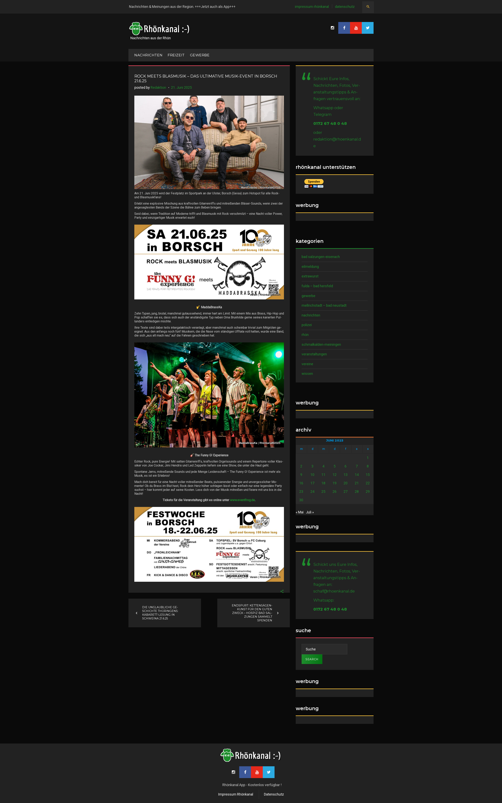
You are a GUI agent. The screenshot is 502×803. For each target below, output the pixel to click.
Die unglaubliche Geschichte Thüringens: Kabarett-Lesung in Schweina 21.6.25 (160, 612)
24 (312, 491)
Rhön (305, 335)
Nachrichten (311, 315)
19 (334, 483)
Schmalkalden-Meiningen (321, 344)
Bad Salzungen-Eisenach (321, 257)
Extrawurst (310, 276)
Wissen (307, 373)
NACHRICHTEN (148, 55)
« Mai (300, 512)
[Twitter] (368, 28)
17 (312, 483)
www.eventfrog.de (242, 500)
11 (323, 475)
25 (323, 491)
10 (312, 475)
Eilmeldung (310, 266)
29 (368, 491)
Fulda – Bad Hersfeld (317, 286)
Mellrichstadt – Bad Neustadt (324, 305)
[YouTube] (356, 28)
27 (345, 491)
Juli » (310, 512)
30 (301, 500)
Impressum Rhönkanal (312, 7)
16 (301, 483)
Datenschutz (345, 7)
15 (368, 475)
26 (334, 491)
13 (345, 475)
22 (368, 483)
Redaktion (158, 87)
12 (334, 475)
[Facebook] (344, 28)
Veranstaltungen (314, 354)
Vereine (307, 364)
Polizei (307, 325)
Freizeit (176, 55)
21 (357, 483)
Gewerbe (200, 55)
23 (301, 491)
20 (345, 483)
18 (323, 483)
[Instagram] (332, 28)
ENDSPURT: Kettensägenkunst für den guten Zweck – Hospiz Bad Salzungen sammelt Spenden (252, 613)
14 (357, 475)
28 (357, 491)
